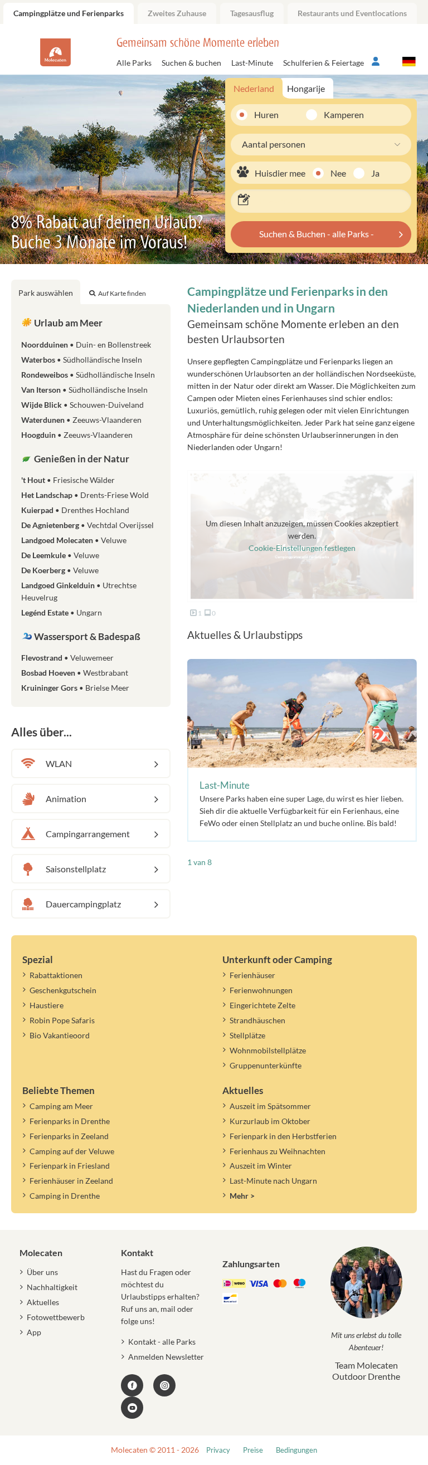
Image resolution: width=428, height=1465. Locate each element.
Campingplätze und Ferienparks (68, 13)
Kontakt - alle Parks (162, 1341)
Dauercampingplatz (83, 903)
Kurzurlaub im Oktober (270, 1121)
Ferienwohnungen (261, 990)
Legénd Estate (61, 612)
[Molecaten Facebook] (132, 1385)
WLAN (59, 763)
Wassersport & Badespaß (86, 636)
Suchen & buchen (191, 62)
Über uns (42, 1272)
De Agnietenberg (87, 525)
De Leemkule (60, 555)
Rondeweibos (88, 374)
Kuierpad (75, 510)
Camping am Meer (61, 1106)
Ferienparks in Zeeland (69, 1136)
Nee (338, 173)
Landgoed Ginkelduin (79, 591)
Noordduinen (86, 344)
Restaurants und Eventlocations (352, 13)
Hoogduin (77, 435)
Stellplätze (247, 1035)
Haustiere (47, 1005)
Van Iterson (84, 389)
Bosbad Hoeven (74, 672)
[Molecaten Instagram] (164, 1385)
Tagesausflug (252, 13)
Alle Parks (134, 62)
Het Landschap (85, 495)
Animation (66, 798)
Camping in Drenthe (65, 1195)
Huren (266, 114)
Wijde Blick (82, 404)
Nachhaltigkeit (52, 1287)
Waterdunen (81, 419)
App (34, 1332)
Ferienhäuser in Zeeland (71, 1180)
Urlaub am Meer (67, 323)
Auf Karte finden (122, 293)
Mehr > (242, 1195)
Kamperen (336, 114)
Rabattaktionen (56, 975)
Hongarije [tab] (306, 88)
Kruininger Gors (75, 687)
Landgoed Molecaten (74, 540)
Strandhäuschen (257, 1020)
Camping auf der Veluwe (72, 1151)
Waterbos (81, 359)
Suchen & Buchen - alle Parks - (316, 233)
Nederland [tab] (254, 88)
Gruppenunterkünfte (265, 1065)
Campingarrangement (88, 833)
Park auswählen (45, 292)
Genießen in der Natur (80, 459)
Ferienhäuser (252, 975)
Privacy (218, 1450)
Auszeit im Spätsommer (270, 1106)
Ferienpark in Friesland (70, 1165)
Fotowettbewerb (56, 1317)
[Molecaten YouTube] (132, 1407)
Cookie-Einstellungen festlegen (302, 548)
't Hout (68, 480)
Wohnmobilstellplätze (268, 1050)
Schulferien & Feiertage (323, 62)
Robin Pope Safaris (62, 1020)
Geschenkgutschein (63, 990)
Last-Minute (252, 62)
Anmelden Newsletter (166, 1356)
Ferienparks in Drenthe (70, 1121)
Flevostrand (67, 657)
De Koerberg (60, 570)
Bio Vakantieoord (60, 1035)
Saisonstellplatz (76, 868)
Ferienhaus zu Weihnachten (277, 1151)
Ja (375, 173)
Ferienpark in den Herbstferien (283, 1136)
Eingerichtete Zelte (262, 1005)
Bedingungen (296, 1450)
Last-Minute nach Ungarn (273, 1180)
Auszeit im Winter (261, 1165)
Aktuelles (43, 1302)
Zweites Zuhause (177, 13)
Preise (253, 1450)
